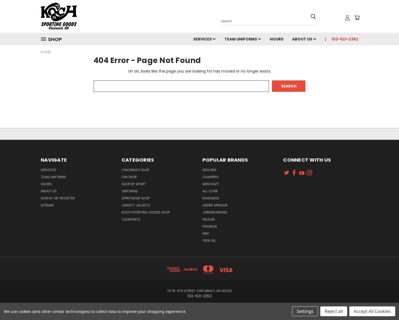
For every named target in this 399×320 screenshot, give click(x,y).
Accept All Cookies (372, 311)
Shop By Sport (134, 184)
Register (67, 198)
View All (209, 240)
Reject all (334, 311)
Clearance (131, 219)
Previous (384, 303)
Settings (305, 311)
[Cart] (357, 17)
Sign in (47, 198)
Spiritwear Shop (136, 198)
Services (203, 39)
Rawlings (210, 198)
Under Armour (214, 205)
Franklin (209, 226)
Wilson (208, 219)
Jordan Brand (214, 212)
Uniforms (130, 191)
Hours (276, 39)
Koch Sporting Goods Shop (146, 212)
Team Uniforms (241, 39)
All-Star (210, 191)
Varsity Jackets (136, 205)
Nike (205, 233)
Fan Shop (129, 177)
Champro (210, 177)
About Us (302, 39)
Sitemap (47, 205)
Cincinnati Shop (135, 170)
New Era (209, 170)
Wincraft (210, 184)
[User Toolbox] (347, 17)
